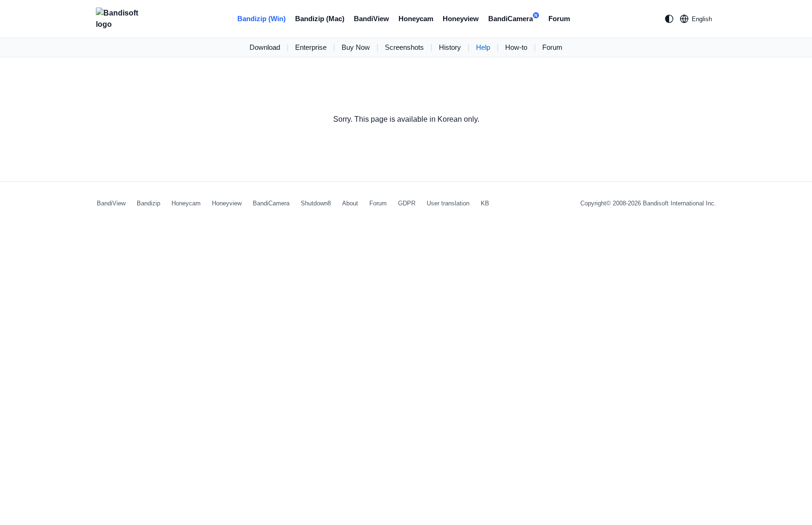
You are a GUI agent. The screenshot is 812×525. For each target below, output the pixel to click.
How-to (516, 47)
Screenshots (404, 47)
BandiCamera (513, 18)
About (350, 203)
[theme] (669, 18)
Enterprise (311, 47)
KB (485, 203)
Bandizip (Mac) (319, 19)
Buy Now (356, 47)
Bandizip (148, 203)
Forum (559, 19)
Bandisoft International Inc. (679, 203)
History (450, 47)
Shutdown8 (316, 203)
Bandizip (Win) (261, 19)
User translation (448, 203)
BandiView (371, 19)
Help (483, 47)
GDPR (406, 203)
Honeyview (461, 19)
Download (265, 47)
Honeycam (415, 19)
